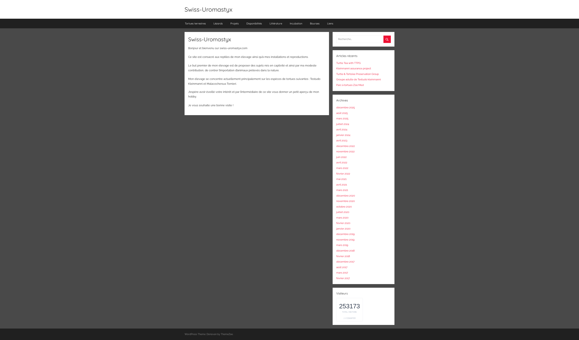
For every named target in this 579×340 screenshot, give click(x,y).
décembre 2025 (345, 107)
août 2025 (342, 113)
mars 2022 (342, 168)
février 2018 (343, 256)
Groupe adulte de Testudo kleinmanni (358, 79)
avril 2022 (341, 162)
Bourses (315, 23)
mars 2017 (342, 272)
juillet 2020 (342, 212)
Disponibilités (254, 23)
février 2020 (343, 223)
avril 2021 (341, 184)
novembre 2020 (345, 201)
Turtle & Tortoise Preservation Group (357, 74)
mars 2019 (342, 245)
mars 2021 (342, 190)
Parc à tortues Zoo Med (350, 85)
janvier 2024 (343, 135)
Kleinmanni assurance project (353, 68)
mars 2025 (342, 118)
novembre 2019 (345, 239)
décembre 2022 (345, 146)
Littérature (276, 23)
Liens (330, 23)
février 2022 (343, 173)
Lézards (218, 23)
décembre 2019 (345, 234)
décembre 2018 (345, 250)
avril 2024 (341, 129)
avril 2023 (341, 140)
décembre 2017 (345, 261)
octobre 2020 (344, 206)
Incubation (296, 23)
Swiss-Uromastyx (208, 9)
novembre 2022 (345, 151)
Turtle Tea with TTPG (348, 63)
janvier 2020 (343, 228)
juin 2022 (341, 157)
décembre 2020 (345, 195)
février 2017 (343, 278)
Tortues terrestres (195, 23)
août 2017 (341, 267)
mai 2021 (341, 179)
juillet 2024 (342, 124)
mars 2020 (342, 217)
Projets (234, 23)
